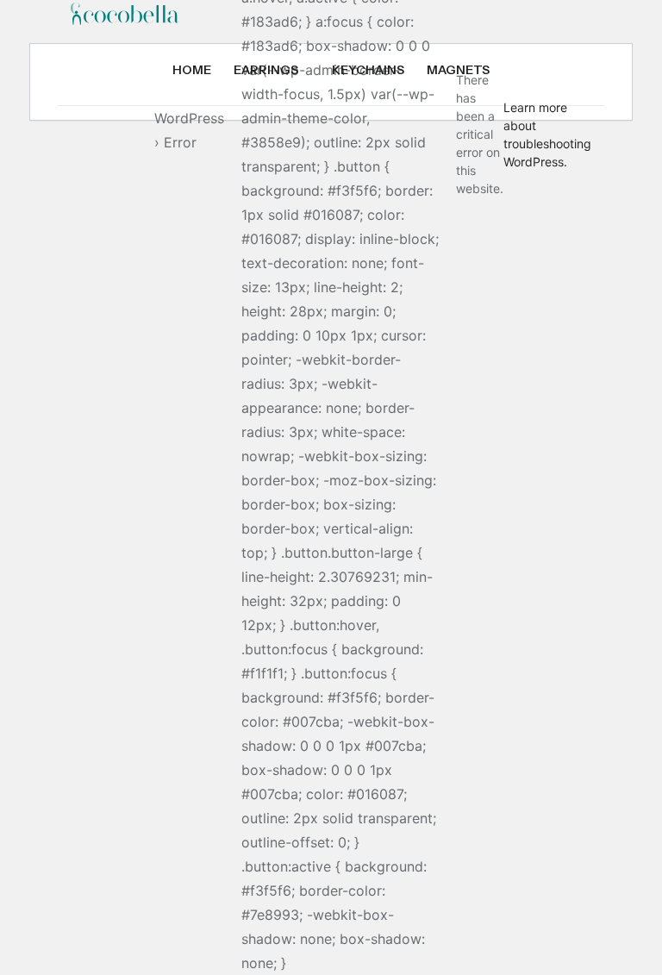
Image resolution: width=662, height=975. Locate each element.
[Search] (78, 129)
